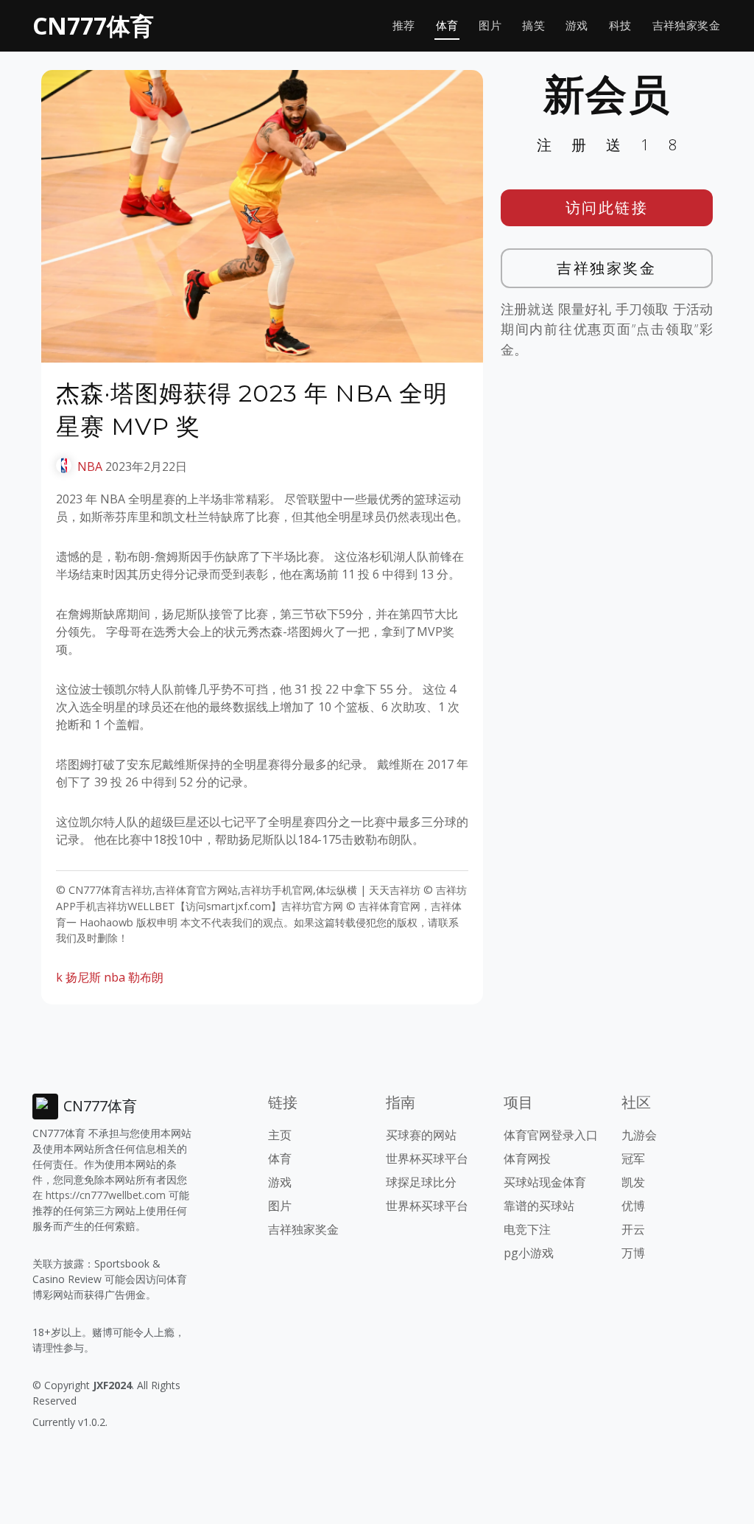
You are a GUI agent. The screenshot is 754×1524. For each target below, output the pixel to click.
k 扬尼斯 (78, 977)
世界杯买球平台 (427, 1158)
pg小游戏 (529, 1253)
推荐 (403, 25)
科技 (620, 25)
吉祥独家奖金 (686, 25)
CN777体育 (93, 25)
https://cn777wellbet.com (106, 1195)
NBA (89, 466)
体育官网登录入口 (551, 1135)
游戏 (577, 25)
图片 (490, 25)
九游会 (639, 1135)
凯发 (633, 1182)
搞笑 (533, 25)
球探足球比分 (421, 1182)
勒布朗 (145, 977)
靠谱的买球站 (539, 1206)
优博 (633, 1206)
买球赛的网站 (421, 1135)
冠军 (633, 1158)
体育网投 (527, 1158)
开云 (633, 1229)
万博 (633, 1253)
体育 (447, 25)
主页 (280, 1135)
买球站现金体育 (545, 1182)
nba (114, 977)
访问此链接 (607, 207)
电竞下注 (527, 1229)
